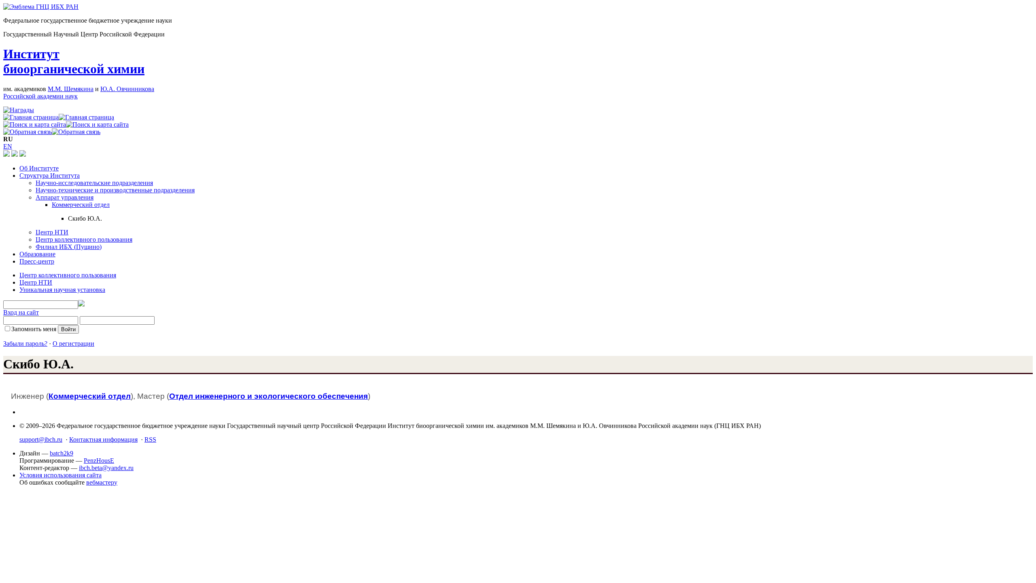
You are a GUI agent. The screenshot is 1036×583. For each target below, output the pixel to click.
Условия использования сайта (60, 475)
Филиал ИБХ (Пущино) (69, 246)
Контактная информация (103, 439)
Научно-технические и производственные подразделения (115, 190)
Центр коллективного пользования (84, 239)
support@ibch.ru (40, 439)
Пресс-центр (36, 261)
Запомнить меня (33, 329)
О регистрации (73, 343)
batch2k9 (61, 453)
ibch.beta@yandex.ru (106, 467)
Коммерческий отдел (81, 204)
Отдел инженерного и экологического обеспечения (268, 396)
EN (7, 146)
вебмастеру (101, 482)
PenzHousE (99, 460)
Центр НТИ (52, 232)
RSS (150, 439)
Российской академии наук (40, 96)
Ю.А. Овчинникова (127, 88)
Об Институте (39, 168)
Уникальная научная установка (62, 289)
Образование (37, 254)
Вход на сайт (21, 312)
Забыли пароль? (25, 343)
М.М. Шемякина (70, 88)
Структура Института (49, 175)
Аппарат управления (64, 197)
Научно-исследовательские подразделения (94, 182)
